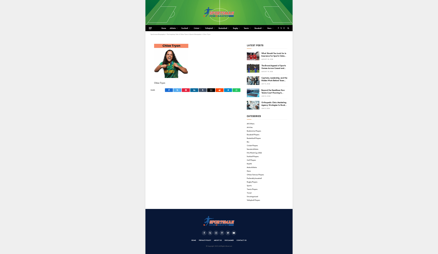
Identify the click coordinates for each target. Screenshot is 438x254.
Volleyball (209, 28)
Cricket (196, 28)
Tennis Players (252, 189)
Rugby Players (252, 182)
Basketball (223, 28)
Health (249, 164)
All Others (250, 124)
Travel (249, 193)
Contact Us (241, 240)
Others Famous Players (255, 175)
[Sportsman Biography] (219, 12)
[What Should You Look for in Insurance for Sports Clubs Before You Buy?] (253, 56)
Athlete (173, 28)
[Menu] (150, 28)
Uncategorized (252, 196)
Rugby (235, 28)
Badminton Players (254, 131)
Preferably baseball (254, 178)
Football (184, 28)
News (269, 28)
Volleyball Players (253, 200)
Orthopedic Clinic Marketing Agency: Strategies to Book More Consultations (273, 103)
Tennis (246, 28)
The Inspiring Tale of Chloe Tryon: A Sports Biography (184, 34)
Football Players (253, 156)
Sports (249, 185)
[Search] (288, 28)
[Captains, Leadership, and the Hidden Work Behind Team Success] (253, 80)
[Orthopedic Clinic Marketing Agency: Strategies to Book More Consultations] (253, 105)
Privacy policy (205, 240)
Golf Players (251, 160)
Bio (248, 142)
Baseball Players (253, 134)
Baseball (258, 28)
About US (218, 240)
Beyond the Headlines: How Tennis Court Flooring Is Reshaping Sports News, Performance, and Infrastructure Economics (273, 91)
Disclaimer (229, 240)
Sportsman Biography (158, 34)
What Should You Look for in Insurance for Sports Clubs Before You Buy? (273, 54)
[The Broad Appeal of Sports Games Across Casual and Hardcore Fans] (253, 68)
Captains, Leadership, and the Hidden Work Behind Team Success (274, 79)
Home (164, 28)
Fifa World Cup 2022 (254, 153)
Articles (250, 127)
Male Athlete (252, 167)
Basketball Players (254, 138)
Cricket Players (252, 145)
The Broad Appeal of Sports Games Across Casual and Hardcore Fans (273, 66)
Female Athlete (252, 149)
